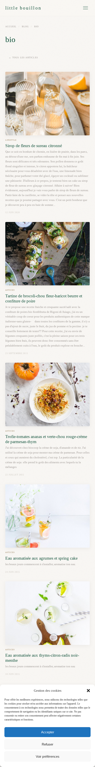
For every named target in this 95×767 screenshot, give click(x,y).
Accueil (10, 26)
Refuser (47, 744)
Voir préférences (47, 756)
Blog (25, 26)
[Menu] (85, 8)
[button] (88, 690)
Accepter (47, 732)
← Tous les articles (23, 57)
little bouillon (23, 7)
